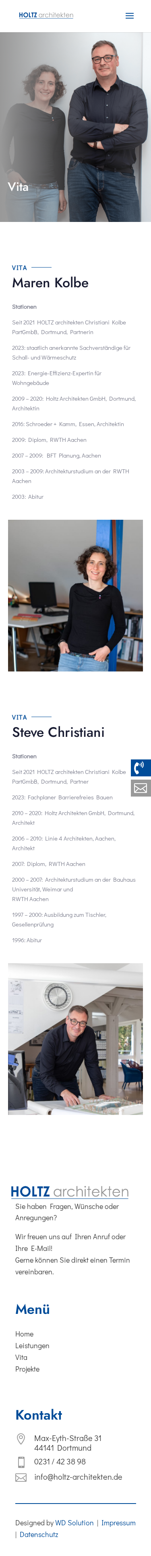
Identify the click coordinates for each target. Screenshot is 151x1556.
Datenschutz (39, 1534)
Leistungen (32, 1345)
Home (24, 1333)
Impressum (118, 1522)
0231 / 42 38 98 (60, 1461)
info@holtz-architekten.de (78, 1476)
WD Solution (74, 1522)
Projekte (27, 1369)
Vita (21, 1357)
